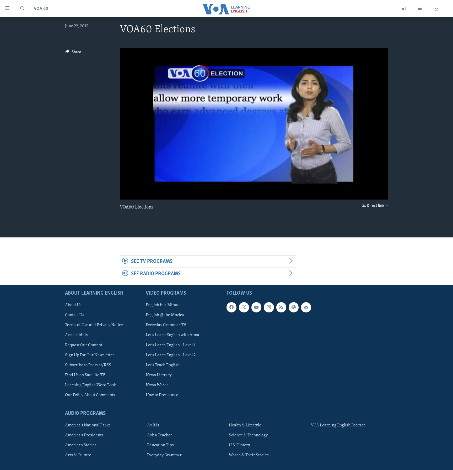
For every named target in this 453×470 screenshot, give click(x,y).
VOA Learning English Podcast (338, 426)
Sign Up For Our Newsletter (89, 355)
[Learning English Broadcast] (404, 9)
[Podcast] (294, 307)
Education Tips (160, 445)
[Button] (73, 53)
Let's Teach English (163, 365)
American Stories (80, 445)
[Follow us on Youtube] (256, 307)
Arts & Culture (78, 455)
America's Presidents (84, 436)
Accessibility (76, 335)
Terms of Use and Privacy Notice (94, 325)
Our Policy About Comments (90, 395)
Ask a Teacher (159, 436)
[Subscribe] (306, 307)
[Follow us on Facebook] (231, 307)
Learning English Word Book (90, 385)
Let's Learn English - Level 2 (171, 355)
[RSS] (281, 307)
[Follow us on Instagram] (269, 307)
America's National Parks (88, 426)
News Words (157, 385)
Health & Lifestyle (245, 426)
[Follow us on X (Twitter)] (244, 307)
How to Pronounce (162, 395)
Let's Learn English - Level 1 (170, 345)
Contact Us (74, 315)
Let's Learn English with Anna (172, 335)
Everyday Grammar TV (166, 325)
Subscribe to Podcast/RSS (88, 365)
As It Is (153, 426)
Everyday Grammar (164, 455)
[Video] (420, 9)
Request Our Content (83, 345)
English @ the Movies (165, 315)
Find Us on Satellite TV (85, 375)
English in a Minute (163, 305)
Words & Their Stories (249, 455)
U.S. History (239, 445)
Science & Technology (248, 436)
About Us (73, 305)
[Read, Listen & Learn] (436, 9)
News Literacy (159, 375)
